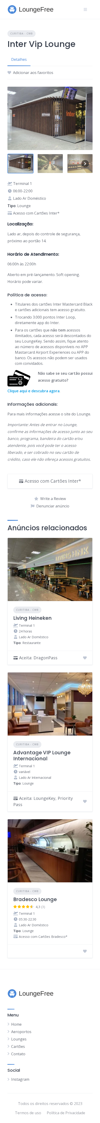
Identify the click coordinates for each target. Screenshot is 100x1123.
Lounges (19, 1039)
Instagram (20, 1079)
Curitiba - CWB (21, 33)
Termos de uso (28, 1112)
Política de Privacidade (66, 1112)
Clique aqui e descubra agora (33, 390)
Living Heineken (32, 618)
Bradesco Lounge (35, 899)
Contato (18, 1053)
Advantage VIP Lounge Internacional (41, 755)
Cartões (18, 1046)
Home (16, 1024)
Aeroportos (21, 1031)
